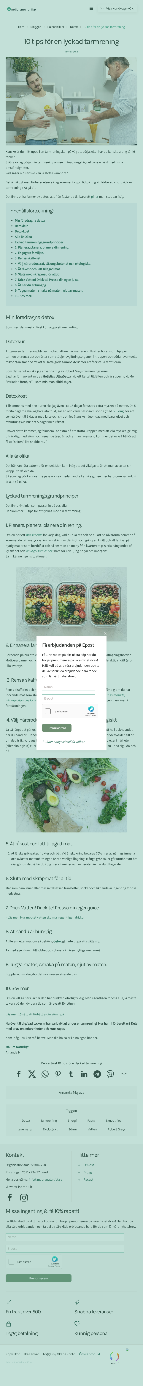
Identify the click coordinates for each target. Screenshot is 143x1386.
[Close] (105, 633)
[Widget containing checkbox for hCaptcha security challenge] (70, 711)
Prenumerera (56, 728)
